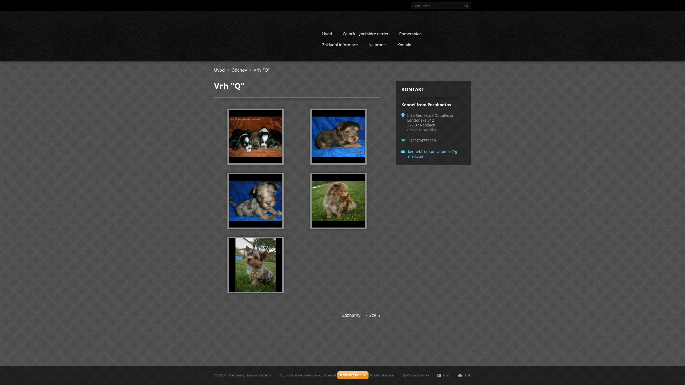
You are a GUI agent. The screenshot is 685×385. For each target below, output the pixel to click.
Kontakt (404, 44)
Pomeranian (410, 33)
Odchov (239, 70)
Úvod (327, 33)
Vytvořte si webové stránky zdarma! (308, 375)
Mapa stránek (417, 375)
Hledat (466, 6)
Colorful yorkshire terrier (366, 33)
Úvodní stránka (381, 375)
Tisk (467, 375)
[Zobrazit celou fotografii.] (255, 137)
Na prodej (377, 44)
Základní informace (340, 44)
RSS (446, 375)
